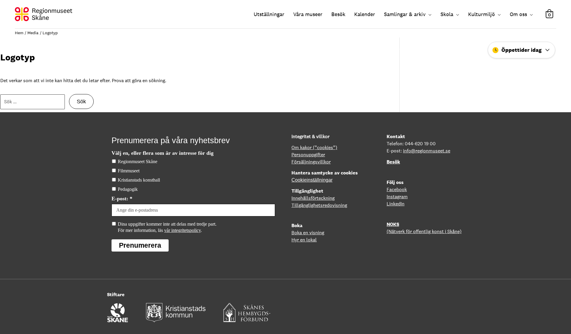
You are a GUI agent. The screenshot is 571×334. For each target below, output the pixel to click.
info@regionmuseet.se (426, 151)
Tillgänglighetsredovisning (319, 205)
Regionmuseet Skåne (137, 161)
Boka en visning (307, 233)
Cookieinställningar (311, 180)
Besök (393, 162)
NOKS (393, 224)
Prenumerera (140, 245)
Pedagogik (128, 189)
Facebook (397, 189)
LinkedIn (395, 204)
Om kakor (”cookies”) (314, 147)
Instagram (397, 196)
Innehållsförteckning (313, 198)
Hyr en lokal (304, 240)
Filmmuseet (128, 170)
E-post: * (122, 199)
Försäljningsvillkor (311, 162)
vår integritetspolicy (182, 230)
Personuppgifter (308, 155)
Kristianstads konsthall (139, 179)
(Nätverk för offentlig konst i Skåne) (424, 231)
